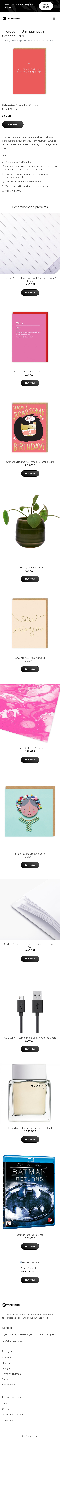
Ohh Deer (34, 105)
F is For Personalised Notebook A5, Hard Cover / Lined (30, 279)
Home (5, 40)
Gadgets (6, 1368)
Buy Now (13, 124)
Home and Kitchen (11, 1373)
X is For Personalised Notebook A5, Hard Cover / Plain (30, 946)
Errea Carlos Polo (30, 1268)
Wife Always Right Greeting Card (30, 371)
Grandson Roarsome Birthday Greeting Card (30, 461)
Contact (6, 1409)
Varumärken (21, 105)
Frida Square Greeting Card (30, 853)
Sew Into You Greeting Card (30, 657)
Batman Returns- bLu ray (30, 1234)
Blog (4, 1403)
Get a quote (46, 5)
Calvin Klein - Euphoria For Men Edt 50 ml (30, 1128)
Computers (8, 1357)
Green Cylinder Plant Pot (30, 567)
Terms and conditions (13, 1414)
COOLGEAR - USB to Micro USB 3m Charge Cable (30, 1037)
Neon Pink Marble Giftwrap (30, 748)
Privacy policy (9, 1420)
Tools (5, 1379)
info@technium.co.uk (12, 1341)
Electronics (7, 1363)
